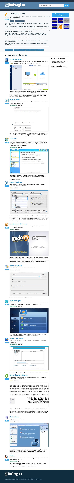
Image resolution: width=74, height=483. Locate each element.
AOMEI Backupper (15, 301)
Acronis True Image (16, 59)
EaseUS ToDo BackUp (16, 339)
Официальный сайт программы (15, 19)
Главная (6, 9)
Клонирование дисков (39, 49)
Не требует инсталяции (9, 49)
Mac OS (14, 1)
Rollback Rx (13, 139)
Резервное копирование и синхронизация (20, 9)
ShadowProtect (14, 417)
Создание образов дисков (30, 49)
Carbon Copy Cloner (16, 182)
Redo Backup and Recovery (18, 224)
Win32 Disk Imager (16, 266)
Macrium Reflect (15, 100)
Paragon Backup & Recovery (19, 375)
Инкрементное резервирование (19, 49)
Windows (6, 1)
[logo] (15, 5)
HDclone (12, 456)
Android (10, 1)
